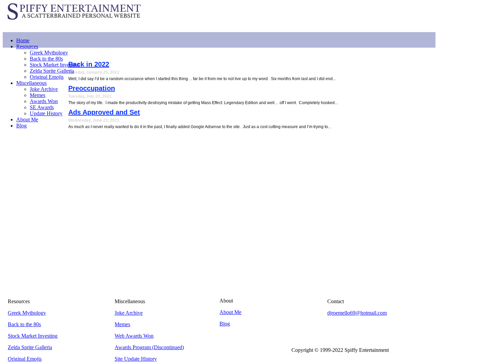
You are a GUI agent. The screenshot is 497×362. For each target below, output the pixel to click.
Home (22, 40)
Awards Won (44, 101)
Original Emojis (47, 77)
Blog (21, 125)
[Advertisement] (312, 15)
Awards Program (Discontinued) (149, 347)
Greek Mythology (49, 52)
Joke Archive (44, 89)
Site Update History (136, 359)
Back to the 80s (46, 59)
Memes (37, 95)
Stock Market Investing (54, 65)
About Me (27, 119)
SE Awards (42, 107)
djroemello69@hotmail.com (357, 313)
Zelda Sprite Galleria (52, 71)
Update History (46, 113)
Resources (27, 46)
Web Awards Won (134, 336)
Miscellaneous (31, 83)
